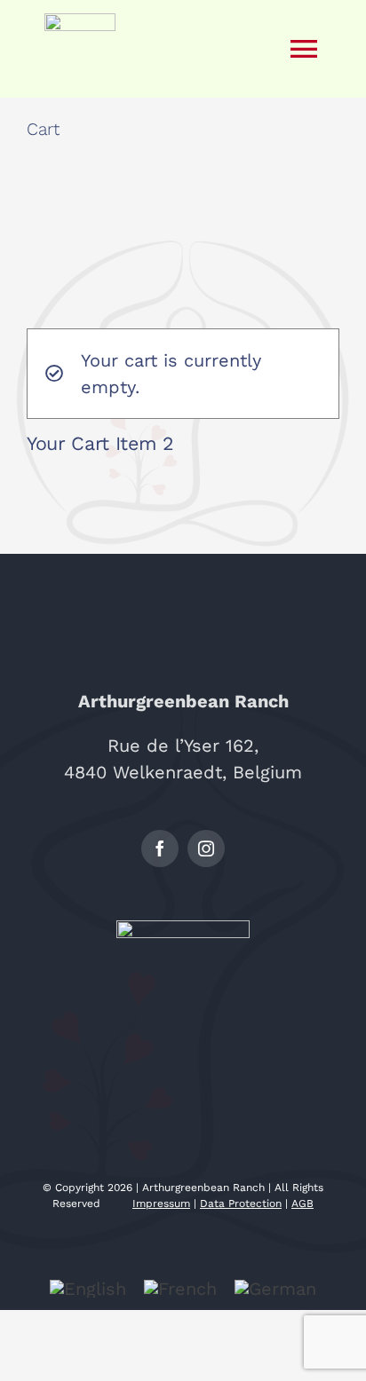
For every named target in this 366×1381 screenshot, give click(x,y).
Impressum (161, 1203)
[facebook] (160, 848)
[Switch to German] (275, 1288)
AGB (302, 1203)
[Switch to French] (180, 1288)
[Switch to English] (88, 1288)
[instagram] (206, 848)
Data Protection (241, 1203)
